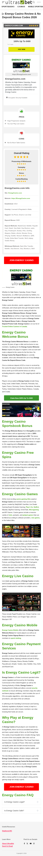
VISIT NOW (21, 49)
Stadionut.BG (7, 831)
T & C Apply (10, 44)
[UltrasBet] (19, 2)
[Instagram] (34, 843)
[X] (27, 843)
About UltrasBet (8, 843)
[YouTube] (30, 843)
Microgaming (34, 510)
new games (35, 518)
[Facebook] (24, 843)
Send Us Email (7, 846)
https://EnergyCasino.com (21, 74)
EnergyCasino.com (15, 193)
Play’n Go (29, 507)
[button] (4, 2)
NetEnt (36, 507)
